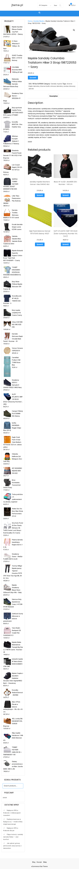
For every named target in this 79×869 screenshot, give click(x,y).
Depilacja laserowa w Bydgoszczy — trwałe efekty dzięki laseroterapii (12, 821)
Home (30, 21)
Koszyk (39, 862)
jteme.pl (17, 5)
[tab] (53, 96)
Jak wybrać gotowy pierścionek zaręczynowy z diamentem (12, 845)
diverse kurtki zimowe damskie (51, 86)
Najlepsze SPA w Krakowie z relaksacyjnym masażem (12, 812)
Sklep (45, 862)
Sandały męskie (39, 21)
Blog (33, 862)
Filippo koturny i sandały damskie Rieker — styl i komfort (13, 837)
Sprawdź (33, 77)
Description (53, 96)
